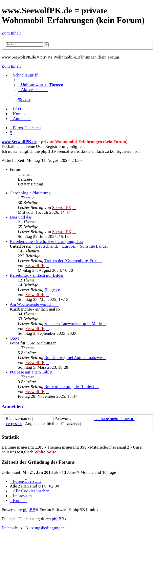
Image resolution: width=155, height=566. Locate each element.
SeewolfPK (61, 207)
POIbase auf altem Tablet (31, 372)
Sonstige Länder (94, 246)
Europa (68, 246)
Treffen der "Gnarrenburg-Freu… (73, 260)
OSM (14, 338)
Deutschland (46, 246)
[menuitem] (40, 84)
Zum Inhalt (11, 33)
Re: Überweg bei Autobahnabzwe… (75, 357)
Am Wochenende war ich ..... (34, 304)
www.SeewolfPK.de (19, 141)
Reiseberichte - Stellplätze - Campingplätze (46, 241)
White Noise (45, 452)
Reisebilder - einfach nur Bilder (37, 275)
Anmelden (12, 406)
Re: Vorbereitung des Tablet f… (71, 386)
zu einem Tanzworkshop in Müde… (75, 323)
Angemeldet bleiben (43, 423)
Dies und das (21, 217)
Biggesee (52, 289)
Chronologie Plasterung (30, 192)
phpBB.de (60, 518)
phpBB (29, 509)
